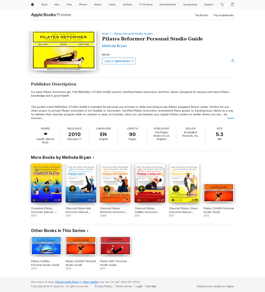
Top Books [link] (201, 15)
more (230, 118)
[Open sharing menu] (233, 61)
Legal (139, 286)
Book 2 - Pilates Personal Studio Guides (127, 33)
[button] (222, 4)
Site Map (151, 286)
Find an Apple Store (67, 282)
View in (117, 61)
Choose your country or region (215, 286)
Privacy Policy (103, 286)
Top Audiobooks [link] (223, 15)
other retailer (90, 282)
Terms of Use (123, 286)
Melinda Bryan (114, 46)
